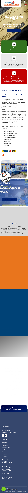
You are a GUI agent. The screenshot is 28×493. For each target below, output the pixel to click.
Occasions (14, 61)
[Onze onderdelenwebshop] (14, 73)
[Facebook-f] (3, 433)
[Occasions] (14, 58)
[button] (24, 2)
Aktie (14, 48)
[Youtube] (6, 433)
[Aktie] (14, 44)
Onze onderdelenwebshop (14, 77)
